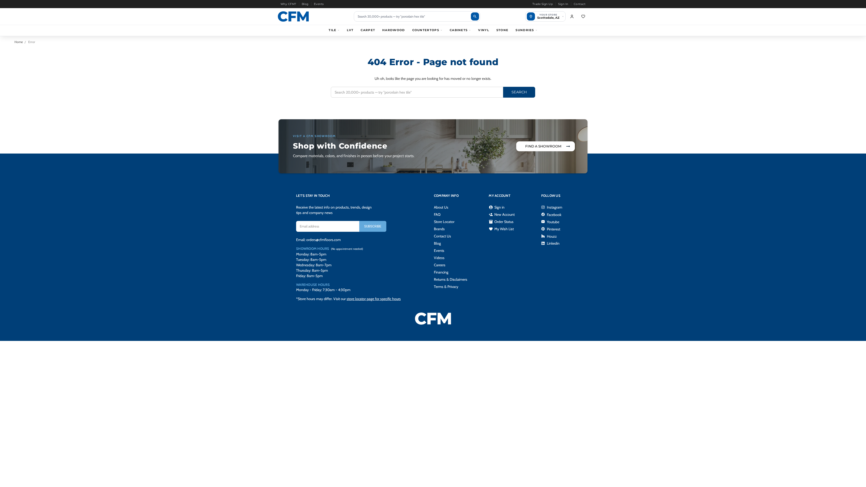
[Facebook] (543, 214)
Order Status (501, 222)
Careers (439, 265)
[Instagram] (543, 207)
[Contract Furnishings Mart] (293, 16)
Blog (305, 4)
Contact (579, 4)
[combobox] (417, 16)
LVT (350, 30)
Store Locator (444, 222)
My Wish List (501, 229)
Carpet (368, 30)
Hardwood (393, 30)
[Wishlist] (583, 16)
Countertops (425, 30)
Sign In (563, 4)
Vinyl (483, 30)
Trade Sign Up (542, 4)
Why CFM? (288, 4)
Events (319, 4)
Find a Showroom (543, 146)
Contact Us (442, 236)
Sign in (496, 207)
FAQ (437, 214)
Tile (332, 30)
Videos (439, 258)
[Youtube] (543, 221)
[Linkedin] (543, 243)
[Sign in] (572, 16)
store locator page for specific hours (374, 299)
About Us (441, 207)
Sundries (525, 30)
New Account (502, 214)
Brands (439, 229)
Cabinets (459, 30)
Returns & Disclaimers (450, 279)
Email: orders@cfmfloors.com (318, 240)
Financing (441, 272)
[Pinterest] (543, 229)
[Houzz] (543, 236)
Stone (502, 30)
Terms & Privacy (446, 287)
